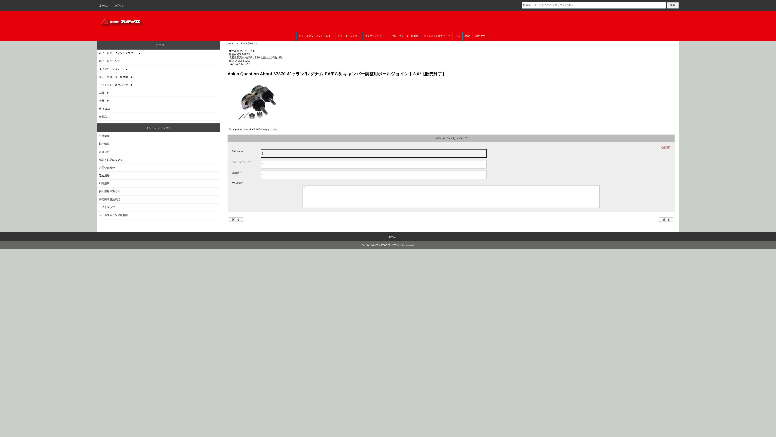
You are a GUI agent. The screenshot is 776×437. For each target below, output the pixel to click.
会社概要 (104, 135)
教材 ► (104, 100)
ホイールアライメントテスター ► (120, 53)
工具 (457, 36)
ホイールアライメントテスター (316, 36)
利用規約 (104, 183)
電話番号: (237, 172)
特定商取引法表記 (109, 199)
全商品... (104, 116)
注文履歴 (104, 175)
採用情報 (104, 143)
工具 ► (104, 92)
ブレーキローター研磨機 (405, 36)
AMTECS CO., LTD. (388, 245)
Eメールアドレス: (241, 162)
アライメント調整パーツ (436, 36)
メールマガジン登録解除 (113, 215)
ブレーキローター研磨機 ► (116, 76)
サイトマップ (107, 207)
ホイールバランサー (349, 36)
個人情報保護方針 (109, 191)
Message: (237, 183)
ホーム (103, 5)
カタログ (104, 151)
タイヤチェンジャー (376, 36)
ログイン (118, 5)
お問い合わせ (107, 167)
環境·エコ (480, 36)
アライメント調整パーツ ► (116, 84)
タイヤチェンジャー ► (113, 69)
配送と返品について (111, 159)
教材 (467, 36)
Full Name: (238, 151)
